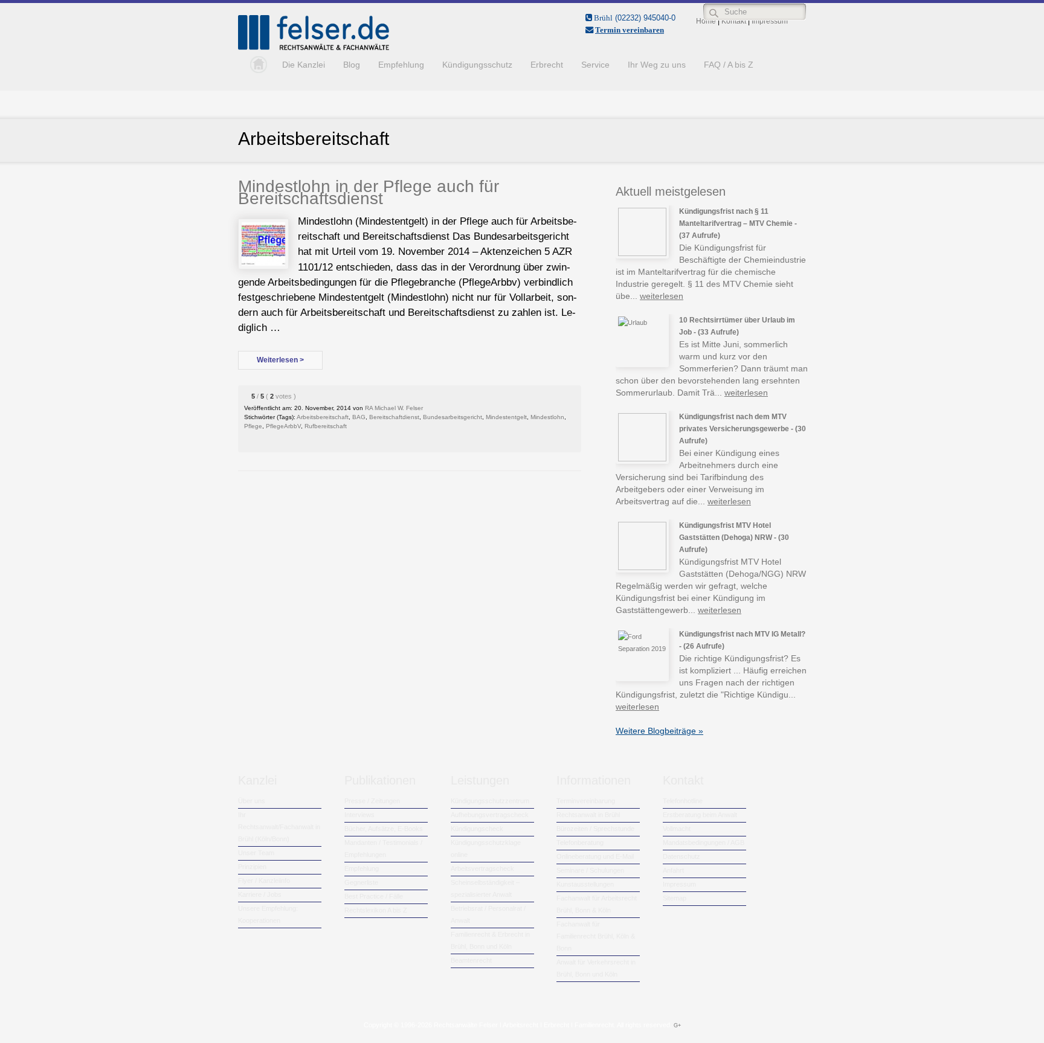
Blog (351, 64)
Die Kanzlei (303, 64)
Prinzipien (252, 866)
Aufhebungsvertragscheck (490, 814)
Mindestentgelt (506, 417)
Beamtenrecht (471, 960)
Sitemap (674, 898)
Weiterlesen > (280, 360)
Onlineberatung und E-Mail (595, 856)
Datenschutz (681, 856)
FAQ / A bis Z (728, 64)
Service (595, 64)
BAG (359, 417)
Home (255, 64)
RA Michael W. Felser (394, 408)
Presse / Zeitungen (372, 800)
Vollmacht (677, 828)
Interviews (359, 814)
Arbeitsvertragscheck (482, 868)
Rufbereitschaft (325, 426)
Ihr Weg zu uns (657, 64)
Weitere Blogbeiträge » (659, 731)
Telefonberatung (580, 842)
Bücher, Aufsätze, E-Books (383, 828)
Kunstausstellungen (585, 884)
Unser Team (256, 852)
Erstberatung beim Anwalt (700, 814)
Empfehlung (401, 64)
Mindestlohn (547, 417)
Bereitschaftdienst (394, 417)
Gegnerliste (361, 882)
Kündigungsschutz (477, 64)
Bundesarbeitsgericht (452, 417)
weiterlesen (661, 296)
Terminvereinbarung (585, 800)
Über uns (251, 800)
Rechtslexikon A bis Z (375, 910)
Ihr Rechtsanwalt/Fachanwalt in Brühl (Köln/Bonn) (279, 826)
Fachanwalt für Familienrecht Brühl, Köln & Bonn (595, 936)
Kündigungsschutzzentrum (490, 800)
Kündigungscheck (477, 828)
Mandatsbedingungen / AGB (703, 842)
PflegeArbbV (283, 426)
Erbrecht (546, 64)
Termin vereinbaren (629, 30)
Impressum (679, 884)
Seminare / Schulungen (590, 870)
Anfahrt (673, 870)
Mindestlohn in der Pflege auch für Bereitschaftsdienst (368, 192)
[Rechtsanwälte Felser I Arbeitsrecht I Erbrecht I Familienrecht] (313, 47)
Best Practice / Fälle (373, 896)
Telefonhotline (683, 800)
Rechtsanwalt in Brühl (588, 814)
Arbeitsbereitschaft (323, 417)
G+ (677, 1025)
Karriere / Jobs (260, 894)
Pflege (253, 426)
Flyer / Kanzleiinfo (264, 880)
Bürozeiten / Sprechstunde (595, 828)
